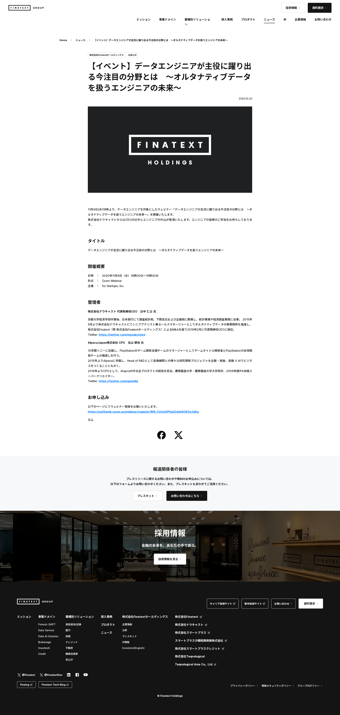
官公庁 (69, 659)
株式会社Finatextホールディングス (145, 616)
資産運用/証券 (73, 624)
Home (63, 40)
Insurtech (44, 647)
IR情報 (125, 642)
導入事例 (106, 616)
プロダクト (108, 624)
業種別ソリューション (80, 616)
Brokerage (44, 642)
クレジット (72, 642)
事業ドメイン (167, 19)
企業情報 (127, 624)
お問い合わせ (323, 19)
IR (285, 19)
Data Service (46, 630)
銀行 (68, 630)
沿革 (124, 630)
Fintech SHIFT (47, 624)
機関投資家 (72, 653)
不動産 (69, 647)
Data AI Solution (48, 636)
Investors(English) (133, 647)
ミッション (24, 616)
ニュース (80, 40)
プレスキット (129, 636)
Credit (42, 653)
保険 (68, 636)
